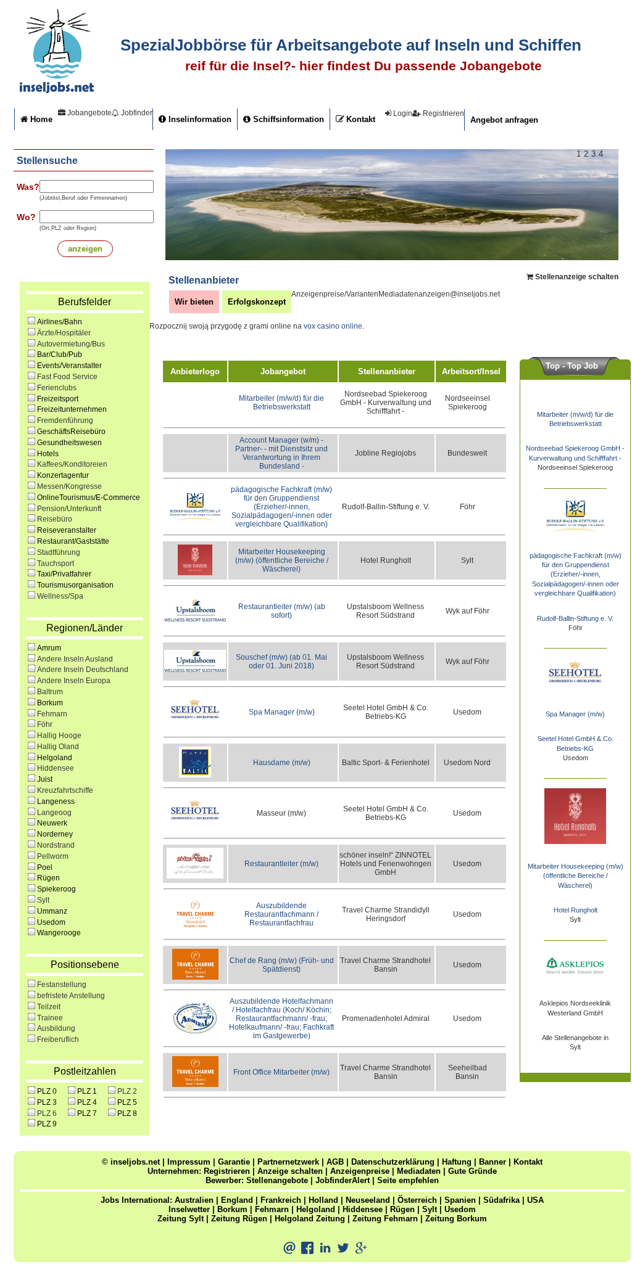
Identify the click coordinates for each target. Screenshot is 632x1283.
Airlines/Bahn (59, 322)
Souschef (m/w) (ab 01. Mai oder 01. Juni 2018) (281, 661)
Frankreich (280, 1200)
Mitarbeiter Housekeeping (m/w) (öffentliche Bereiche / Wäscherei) (281, 560)
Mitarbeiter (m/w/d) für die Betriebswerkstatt (281, 402)
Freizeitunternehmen (72, 409)
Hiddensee (363, 1209)
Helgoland (54, 757)
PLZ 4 (87, 1102)
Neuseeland (368, 1200)
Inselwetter (189, 1209)
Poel (44, 867)
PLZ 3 (47, 1102)
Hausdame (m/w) (281, 762)
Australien (194, 1200)
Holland (323, 1200)
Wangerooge (59, 932)
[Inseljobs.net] (57, 90)
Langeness (56, 801)
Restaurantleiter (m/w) (281, 863)
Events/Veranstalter (69, 365)
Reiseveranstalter (66, 530)
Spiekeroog (56, 889)
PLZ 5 (127, 1102)
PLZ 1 (87, 1091)
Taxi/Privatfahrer (64, 574)
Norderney (55, 834)
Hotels (48, 453)
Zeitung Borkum (456, 1218)
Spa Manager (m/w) (282, 712)
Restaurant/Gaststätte (73, 541)
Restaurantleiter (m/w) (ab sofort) (281, 611)
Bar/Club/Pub (59, 354)
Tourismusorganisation (75, 585)
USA (535, 1200)
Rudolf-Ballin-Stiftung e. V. (575, 618)
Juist (44, 779)
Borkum (50, 703)
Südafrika (501, 1200)
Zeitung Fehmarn (385, 1218)
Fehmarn (272, 1209)
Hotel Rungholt (575, 910)
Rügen (48, 878)
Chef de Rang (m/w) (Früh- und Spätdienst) (282, 965)
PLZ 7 (87, 1113)
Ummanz (52, 911)
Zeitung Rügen (239, 1218)
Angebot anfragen (504, 120)
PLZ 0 (47, 1091)
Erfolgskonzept (257, 301)
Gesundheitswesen (69, 442)
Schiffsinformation (287, 119)
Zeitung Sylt (180, 1218)
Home (40, 119)
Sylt (429, 1209)
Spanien (460, 1200)
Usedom (51, 922)
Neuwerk (52, 823)
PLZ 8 (127, 1113)
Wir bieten (194, 301)
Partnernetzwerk (288, 1161)
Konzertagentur (63, 475)
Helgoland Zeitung (310, 1218)
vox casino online (333, 326)
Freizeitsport (57, 399)
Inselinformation (198, 119)
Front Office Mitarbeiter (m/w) (281, 1072)
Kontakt (359, 119)
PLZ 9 (47, 1124)
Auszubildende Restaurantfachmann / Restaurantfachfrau (281, 914)
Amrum (49, 648)
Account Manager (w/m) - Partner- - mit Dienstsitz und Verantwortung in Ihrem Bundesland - (281, 453)
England (237, 1200)
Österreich (417, 1200)
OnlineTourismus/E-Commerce (88, 497)
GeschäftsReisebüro (71, 431)
